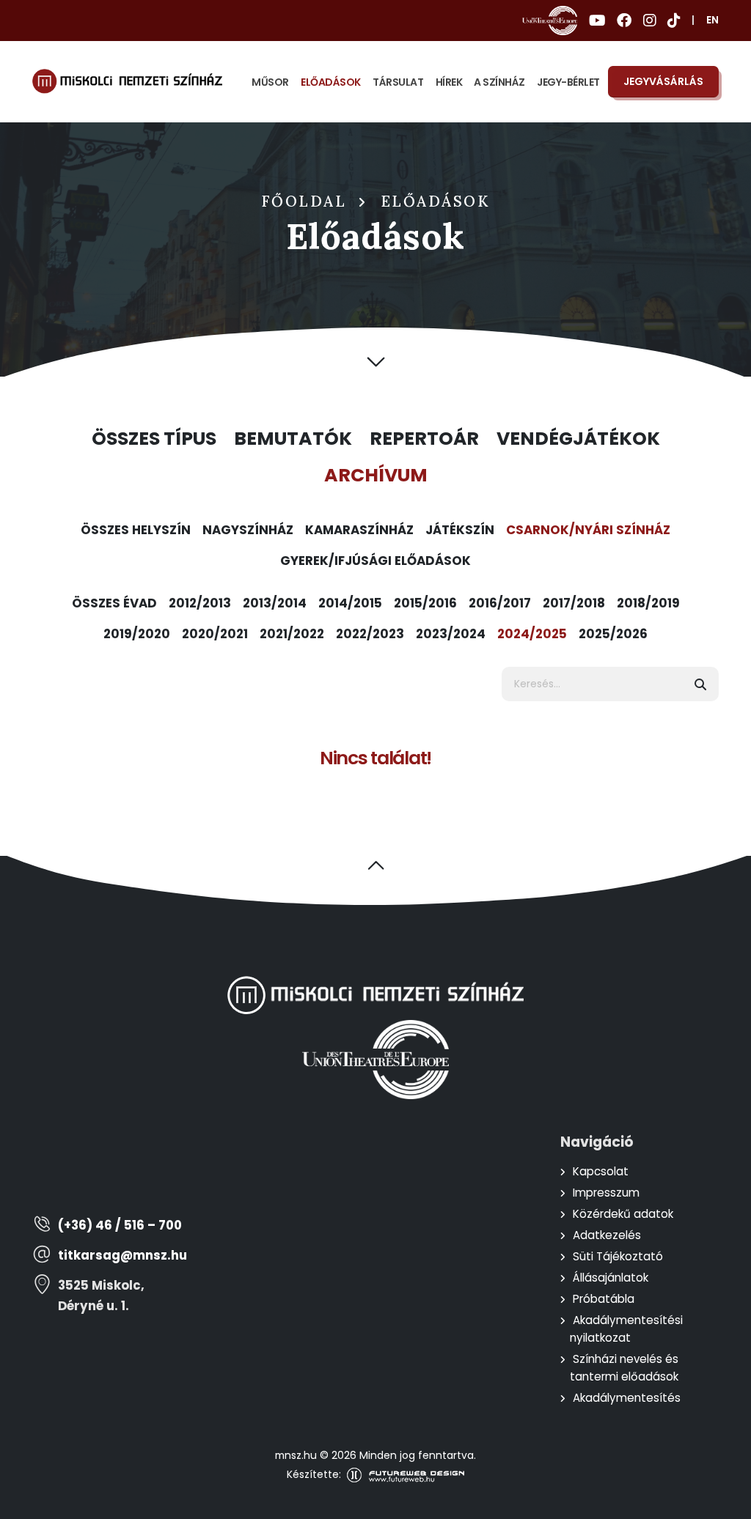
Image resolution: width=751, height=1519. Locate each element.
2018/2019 (648, 603)
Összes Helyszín (136, 530)
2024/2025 (532, 634)
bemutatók (293, 438)
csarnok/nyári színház (588, 530)
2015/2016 (425, 603)
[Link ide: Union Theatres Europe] (549, 20)
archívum (376, 475)
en (712, 20)
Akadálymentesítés (627, 1397)
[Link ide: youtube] (597, 20)
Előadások (331, 82)
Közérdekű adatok (623, 1214)
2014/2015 (350, 603)
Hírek (449, 82)
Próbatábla (603, 1299)
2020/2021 (215, 634)
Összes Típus (154, 438)
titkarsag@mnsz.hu (122, 1255)
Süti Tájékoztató (618, 1256)
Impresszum (606, 1192)
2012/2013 (200, 603)
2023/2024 (451, 634)
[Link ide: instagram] (649, 20)
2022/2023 (370, 634)
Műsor (270, 82)
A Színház (499, 82)
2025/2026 (613, 634)
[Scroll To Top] (725, 1502)
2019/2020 (136, 634)
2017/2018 (574, 603)
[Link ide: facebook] (624, 20)
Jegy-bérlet (568, 82)
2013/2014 (275, 603)
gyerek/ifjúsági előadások (375, 560)
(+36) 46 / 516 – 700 (120, 1225)
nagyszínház (247, 530)
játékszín (459, 530)
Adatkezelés (607, 1235)
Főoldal (304, 201)
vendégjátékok (578, 438)
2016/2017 (500, 603)
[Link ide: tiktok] (673, 20)
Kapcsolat (601, 1171)
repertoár (424, 438)
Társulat (398, 82)
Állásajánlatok (610, 1277)
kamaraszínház (359, 530)
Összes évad (114, 603)
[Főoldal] (127, 81)
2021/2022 (292, 634)
